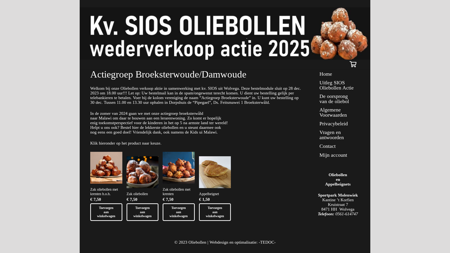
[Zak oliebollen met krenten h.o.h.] (106, 168)
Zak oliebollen (137, 194)
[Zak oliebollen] (143, 172)
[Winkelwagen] (353, 64)
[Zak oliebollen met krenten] (179, 168)
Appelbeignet (209, 194)
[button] (106, 212)
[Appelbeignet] (215, 172)
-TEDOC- (267, 242)
